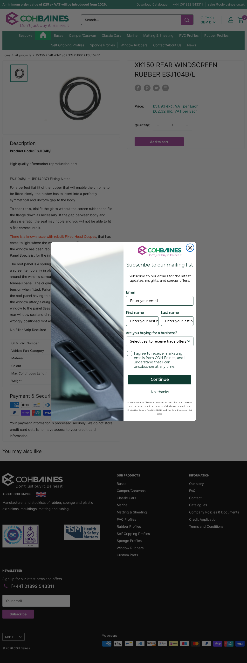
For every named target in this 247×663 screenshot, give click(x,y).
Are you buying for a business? (151, 333)
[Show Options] (188, 341)
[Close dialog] (190, 248)
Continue (160, 379)
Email (130, 292)
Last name (170, 312)
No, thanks (160, 392)
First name (135, 312)
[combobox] (158, 341)
